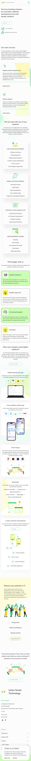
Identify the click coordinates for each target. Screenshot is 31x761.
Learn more (5, 23)
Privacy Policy (4, 717)
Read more (23, 755)
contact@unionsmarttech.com (7, 704)
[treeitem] (14, 729)
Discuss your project (14, 364)
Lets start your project (14, 679)
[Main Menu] (28, 2)
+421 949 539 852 (5, 706)
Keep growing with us (15, 638)
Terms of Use (4, 714)
